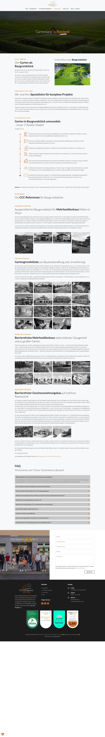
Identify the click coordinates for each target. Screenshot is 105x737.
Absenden (89, 572)
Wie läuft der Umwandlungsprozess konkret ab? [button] (28, 500)
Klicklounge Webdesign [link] (73, 634)
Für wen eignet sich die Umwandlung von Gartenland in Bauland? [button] (33, 486)
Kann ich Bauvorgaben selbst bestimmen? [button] (27, 509)
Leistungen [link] (57, 8)
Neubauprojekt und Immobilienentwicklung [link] (48, 456)
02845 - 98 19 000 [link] (75, 594)
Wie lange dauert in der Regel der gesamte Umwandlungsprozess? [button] (33, 522)
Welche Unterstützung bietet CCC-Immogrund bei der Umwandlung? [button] (34, 504)
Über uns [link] (65, 8)
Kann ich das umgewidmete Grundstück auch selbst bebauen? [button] (32, 518)
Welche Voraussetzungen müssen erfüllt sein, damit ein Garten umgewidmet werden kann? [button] (40, 495)
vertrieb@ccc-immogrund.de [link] (78, 590)
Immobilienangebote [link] (45, 8)
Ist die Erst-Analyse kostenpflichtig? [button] (25, 513)
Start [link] (26, 8)
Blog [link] (72, 8)
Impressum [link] (42, 634)
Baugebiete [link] (33, 8)
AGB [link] (52, 634)
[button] (42, 603)
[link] (52, 3)
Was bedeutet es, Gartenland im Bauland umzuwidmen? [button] (34, 477)
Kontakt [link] (77, 8)
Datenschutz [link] (48, 634)
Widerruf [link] (55, 634)
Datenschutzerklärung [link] (80, 568)
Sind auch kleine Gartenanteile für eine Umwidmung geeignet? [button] (32, 491)
